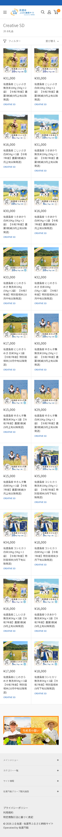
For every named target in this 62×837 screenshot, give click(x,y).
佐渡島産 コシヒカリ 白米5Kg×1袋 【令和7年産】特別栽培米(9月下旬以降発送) (46, 553)
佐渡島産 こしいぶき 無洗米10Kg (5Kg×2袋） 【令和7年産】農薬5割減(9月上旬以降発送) (15, 91)
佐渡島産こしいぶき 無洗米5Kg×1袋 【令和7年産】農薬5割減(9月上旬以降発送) (15, 620)
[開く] (43, 12)
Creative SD (9, 104)
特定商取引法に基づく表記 (18, 817)
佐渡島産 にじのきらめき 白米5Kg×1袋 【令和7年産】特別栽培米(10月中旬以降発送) (15, 356)
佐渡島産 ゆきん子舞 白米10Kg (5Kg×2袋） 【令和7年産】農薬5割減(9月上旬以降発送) (46, 423)
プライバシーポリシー (15, 807)
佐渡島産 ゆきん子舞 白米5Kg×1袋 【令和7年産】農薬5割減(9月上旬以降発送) (15, 487)
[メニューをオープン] (5, 12)
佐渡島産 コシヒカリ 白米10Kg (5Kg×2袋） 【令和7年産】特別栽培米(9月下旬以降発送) (15, 555)
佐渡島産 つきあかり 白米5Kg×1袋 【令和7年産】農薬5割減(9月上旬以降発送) (46, 222)
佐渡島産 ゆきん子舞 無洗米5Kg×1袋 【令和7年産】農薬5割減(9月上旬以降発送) (15, 421)
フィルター (14, 41)
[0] (56, 12)
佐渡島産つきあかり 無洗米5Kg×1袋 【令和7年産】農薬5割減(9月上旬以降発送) (46, 620)
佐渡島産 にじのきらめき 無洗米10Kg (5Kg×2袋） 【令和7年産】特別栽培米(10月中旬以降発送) (15, 290)
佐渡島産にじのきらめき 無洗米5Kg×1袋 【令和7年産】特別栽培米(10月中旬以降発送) (15, 684)
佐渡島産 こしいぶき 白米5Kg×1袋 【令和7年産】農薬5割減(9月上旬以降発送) (15, 156)
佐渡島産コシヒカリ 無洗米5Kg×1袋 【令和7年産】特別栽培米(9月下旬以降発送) (46, 682)
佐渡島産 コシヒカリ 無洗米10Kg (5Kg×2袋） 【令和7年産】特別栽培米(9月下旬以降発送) (46, 489)
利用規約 (8, 812)
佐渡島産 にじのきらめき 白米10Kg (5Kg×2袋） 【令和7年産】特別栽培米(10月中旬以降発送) (46, 290)
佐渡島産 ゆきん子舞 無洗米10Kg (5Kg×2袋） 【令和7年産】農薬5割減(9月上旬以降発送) (46, 356)
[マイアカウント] (49, 12)
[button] (56, 12)
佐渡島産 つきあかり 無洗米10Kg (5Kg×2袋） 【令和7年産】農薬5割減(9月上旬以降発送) (46, 158)
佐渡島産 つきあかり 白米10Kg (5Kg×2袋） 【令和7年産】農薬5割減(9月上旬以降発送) (15, 224)
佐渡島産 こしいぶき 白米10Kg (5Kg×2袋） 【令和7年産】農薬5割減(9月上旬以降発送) (46, 91)
